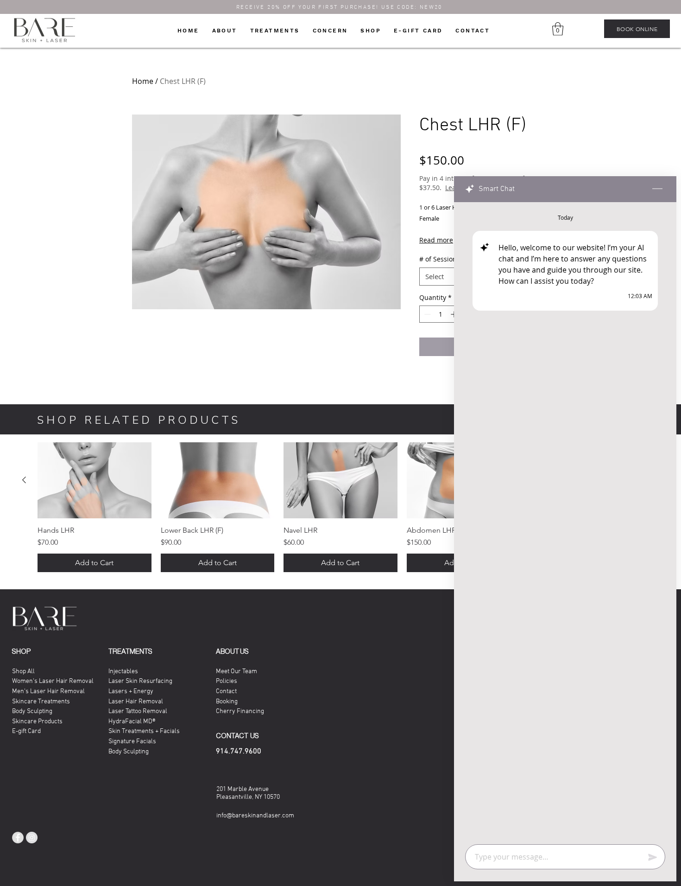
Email (184, 504)
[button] (505, 333)
